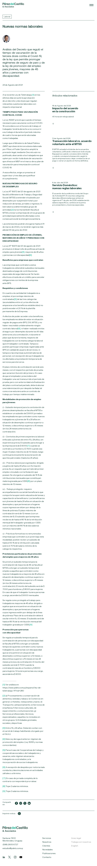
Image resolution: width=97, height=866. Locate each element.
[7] (28, 445)
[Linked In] (4, 857)
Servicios (46, 838)
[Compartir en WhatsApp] (20, 803)
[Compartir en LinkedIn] (29, 803)
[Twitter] (9, 857)
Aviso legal (76, 838)
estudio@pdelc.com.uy (13, 848)
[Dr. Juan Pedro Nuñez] (6, 39)
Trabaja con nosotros (81, 842)
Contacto (46, 857)
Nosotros (46, 842)
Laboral (7, 16)
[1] (33, 95)
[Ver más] (53, 124)
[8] (28, 481)
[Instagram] (15, 857)
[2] (12, 209)
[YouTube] (21, 857)
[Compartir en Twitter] (24, 803)
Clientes (46, 845)
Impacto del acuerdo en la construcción (65, 110)
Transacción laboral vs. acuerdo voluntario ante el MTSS (72, 143)
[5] (15, 299)
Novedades (47, 849)
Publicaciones (49, 853)
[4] (30, 255)
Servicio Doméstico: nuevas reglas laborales (67, 187)
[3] (23, 252)
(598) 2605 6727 (10, 844)
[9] (30, 624)
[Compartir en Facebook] (16, 803)
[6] (19, 328)
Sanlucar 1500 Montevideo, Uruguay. (12, 839)
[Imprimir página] (19, 813)
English (74, 845)
